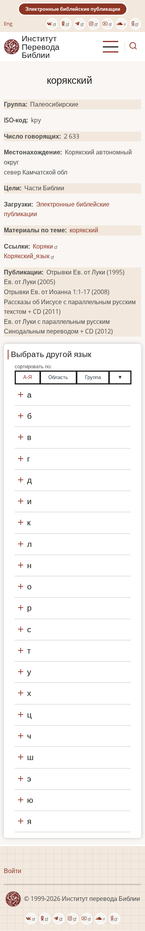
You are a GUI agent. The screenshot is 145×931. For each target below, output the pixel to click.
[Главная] (11, 46)
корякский (84, 230)
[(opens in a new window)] (52, 24)
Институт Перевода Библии (41, 46)
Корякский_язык (26, 256)
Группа (93, 377)
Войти (12, 871)
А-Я (27, 377)
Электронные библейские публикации (72, 8)
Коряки (43, 246)
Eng (8, 23)
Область (58, 377)
